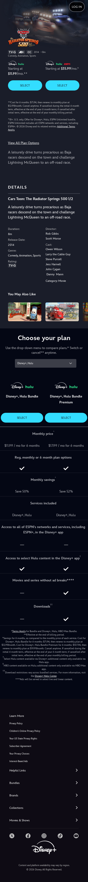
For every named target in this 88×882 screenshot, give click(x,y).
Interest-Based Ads (18, 761)
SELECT (25, 85)
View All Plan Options (23, 143)
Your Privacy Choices (19, 753)
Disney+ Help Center (45, 676)
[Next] (81, 311)
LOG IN (77, 6)
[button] (44, 770)
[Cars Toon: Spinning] (24, 311)
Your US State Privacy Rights (23, 738)
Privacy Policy (16, 723)
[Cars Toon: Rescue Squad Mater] (62, 311)
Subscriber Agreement (20, 746)
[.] (11, 835)
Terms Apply (19, 631)
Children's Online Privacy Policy (24, 731)
